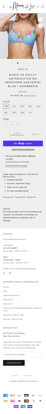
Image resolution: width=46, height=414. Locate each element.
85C (6, 112)
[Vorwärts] (33, 62)
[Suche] (38, 6)
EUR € (15, 375)
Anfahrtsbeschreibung (27, 268)
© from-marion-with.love (23, 381)
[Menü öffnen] (3, 7)
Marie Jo (23, 69)
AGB (5, 291)
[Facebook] (4, 273)
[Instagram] (10, 273)
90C (30, 112)
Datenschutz (8, 299)
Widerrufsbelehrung (11, 295)
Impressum (7, 304)
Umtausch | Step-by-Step (13, 315)
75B (6, 106)
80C (30, 106)
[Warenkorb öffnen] (43, 6)
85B (38, 106)
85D (14, 112)
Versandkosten (30, 95)
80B (22, 106)
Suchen (6, 287)
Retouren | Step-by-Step (13, 319)
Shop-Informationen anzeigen (16, 166)
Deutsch (28, 375)
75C (14, 106)
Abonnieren (14, 363)
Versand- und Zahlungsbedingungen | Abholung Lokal (22, 309)
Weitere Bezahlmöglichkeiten (23, 149)
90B (22, 112)
